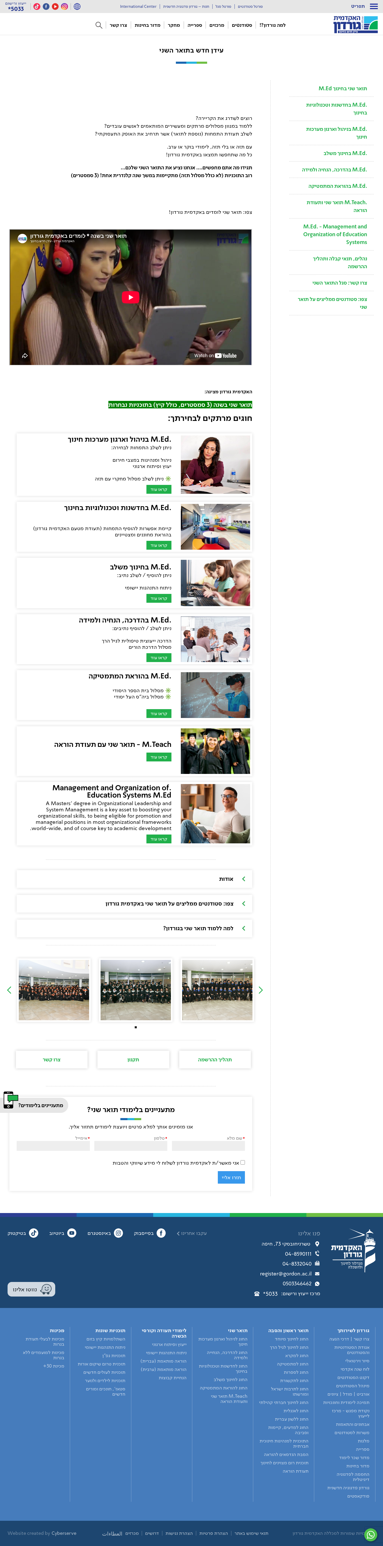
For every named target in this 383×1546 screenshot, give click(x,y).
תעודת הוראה (295, 1471)
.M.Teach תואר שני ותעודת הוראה (337, 206)
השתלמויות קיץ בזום (106, 1339)
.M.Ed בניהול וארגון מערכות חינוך (336, 133)
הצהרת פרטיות (213, 1533)
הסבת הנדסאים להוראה (286, 1454)
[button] (373, 6)
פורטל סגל (223, 6)
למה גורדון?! (273, 25)
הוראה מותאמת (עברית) (163, 1361)
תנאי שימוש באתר (251, 1533)
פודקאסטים (358, 1496)
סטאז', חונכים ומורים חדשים (105, 1391)
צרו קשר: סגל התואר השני (339, 283)
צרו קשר (118, 25)
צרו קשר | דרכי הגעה (349, 1339)
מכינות (57, 1330)
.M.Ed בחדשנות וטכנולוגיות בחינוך (336, 109)
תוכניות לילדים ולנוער (105, 1380)
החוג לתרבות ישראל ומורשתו (289, 1391)
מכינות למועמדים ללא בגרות (43, 1355)
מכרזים (132, 1533)
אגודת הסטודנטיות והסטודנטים (351, 1350)
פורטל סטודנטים (250, 6)
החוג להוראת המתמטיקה (224, 1387)
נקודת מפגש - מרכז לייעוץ (350, 1413)
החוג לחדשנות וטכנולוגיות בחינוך (223, 1368)
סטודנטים (242, 25)
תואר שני (238, 1330)
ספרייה (195, 25)
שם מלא (234, 1138)
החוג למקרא (296, 1355)
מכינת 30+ (53, 1366)
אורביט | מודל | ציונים (348, 1394)
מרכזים (216, 25)
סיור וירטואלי (357, 1360)
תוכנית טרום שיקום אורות (101, 1364)
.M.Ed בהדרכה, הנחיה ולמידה (334, 169)
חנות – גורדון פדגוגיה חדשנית (186, 6)
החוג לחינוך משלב (231, 1379)
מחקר (174, 25)
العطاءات (112, 1533)
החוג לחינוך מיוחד (291, 1339)
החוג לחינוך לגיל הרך (289, 1347)
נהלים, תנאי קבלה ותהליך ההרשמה (340, 262)
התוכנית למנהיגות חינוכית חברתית (284, 1443)
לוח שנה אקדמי (355, 1369)
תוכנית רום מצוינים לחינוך (284, 1462)
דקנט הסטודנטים (353, 1377)
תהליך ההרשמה (215, 1059)
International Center (138, 6)
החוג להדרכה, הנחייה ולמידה (227, 1355)
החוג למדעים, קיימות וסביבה (288, 1430)
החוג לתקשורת (294, 1380)
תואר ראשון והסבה (288, 1330)
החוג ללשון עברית (291, 1419)
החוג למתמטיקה (292, 1364)
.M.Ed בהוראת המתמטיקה (337, 186)
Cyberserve (64, 1533)
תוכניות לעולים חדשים (104, 1372)
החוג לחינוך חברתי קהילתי (283, 1402)
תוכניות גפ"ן (113, 1355)
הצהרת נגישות (179, 1533)
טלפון (159, 1138)
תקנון (133, 1059)
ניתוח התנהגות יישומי (166, 1352)
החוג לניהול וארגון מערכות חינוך (223, 1341)
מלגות (363, 1441)
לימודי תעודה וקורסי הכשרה (164, 1333)
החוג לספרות (296, 1372)
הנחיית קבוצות (173, 1377)
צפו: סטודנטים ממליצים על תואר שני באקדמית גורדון (169, 903)
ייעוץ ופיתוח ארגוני (169, 1344)
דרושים (152, 1533)
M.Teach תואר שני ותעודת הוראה (229, 1399)
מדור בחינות (147, 25)
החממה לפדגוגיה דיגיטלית (353, 1477)
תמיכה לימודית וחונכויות (346, 1402)
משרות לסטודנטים (352, 1432)
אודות (226, 878)
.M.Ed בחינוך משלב (345, 153)
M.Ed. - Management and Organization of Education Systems (335, 234)
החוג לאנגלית (295, 1410)
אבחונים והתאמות (352, 1424)
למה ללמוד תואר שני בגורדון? (198, 928)
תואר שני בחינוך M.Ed (343, 88)
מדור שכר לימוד (354, 1457)
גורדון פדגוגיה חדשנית (348, 1487)
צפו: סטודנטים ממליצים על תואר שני (332, 303)
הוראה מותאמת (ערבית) (164, 1369)
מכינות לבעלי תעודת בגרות (45, 1341)
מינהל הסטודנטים (352, 1385)
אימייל (81, 1138)
